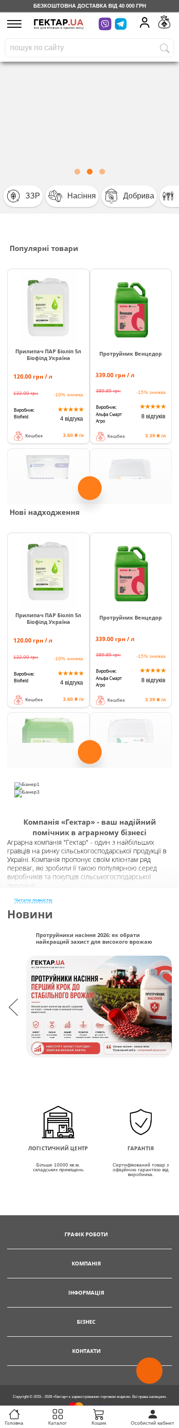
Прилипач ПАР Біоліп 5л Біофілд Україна (48, 354)
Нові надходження (45, 512)
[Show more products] (90, 491)
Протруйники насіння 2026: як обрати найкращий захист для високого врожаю (94, 938)
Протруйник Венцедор (130, 353)
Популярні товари (44, 248)
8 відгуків (153, 416)
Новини (30, 914)
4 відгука (71, 418)
